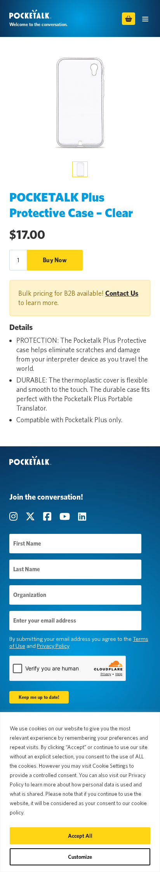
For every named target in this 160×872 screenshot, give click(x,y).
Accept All (80, 836)
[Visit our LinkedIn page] (82, 516)
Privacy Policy (53, 645)
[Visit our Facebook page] (48, 516)
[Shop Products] (128, 18)
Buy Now (55, 260)
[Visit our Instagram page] (14, 516)
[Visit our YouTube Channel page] (65, 516)
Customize (80, 857)
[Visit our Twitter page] (31, 516)
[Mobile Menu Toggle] (145, 18)
